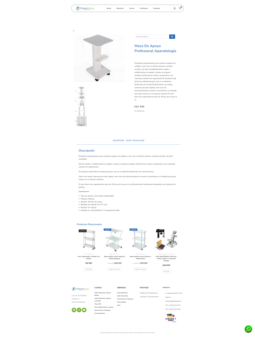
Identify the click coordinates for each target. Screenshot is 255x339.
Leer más (89, 269)
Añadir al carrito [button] (114, 269)
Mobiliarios (91, 254)
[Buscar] (172, 36)
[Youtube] (84, 310)
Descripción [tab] (118, 140)
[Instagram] (79, 310)
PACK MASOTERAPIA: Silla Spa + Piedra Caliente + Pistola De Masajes (166, 258)
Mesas (85, 254)
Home (108, 8)
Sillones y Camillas (169, 254)
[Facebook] (74, 310)
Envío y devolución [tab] (135, 140)
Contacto (156, 8)
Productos (144, 8)
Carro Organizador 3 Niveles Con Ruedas (89, 257)
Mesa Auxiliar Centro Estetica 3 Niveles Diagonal (114, 257)
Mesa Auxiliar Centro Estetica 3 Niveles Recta (140, 257)
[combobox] (151, 36)
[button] (73, 31)
